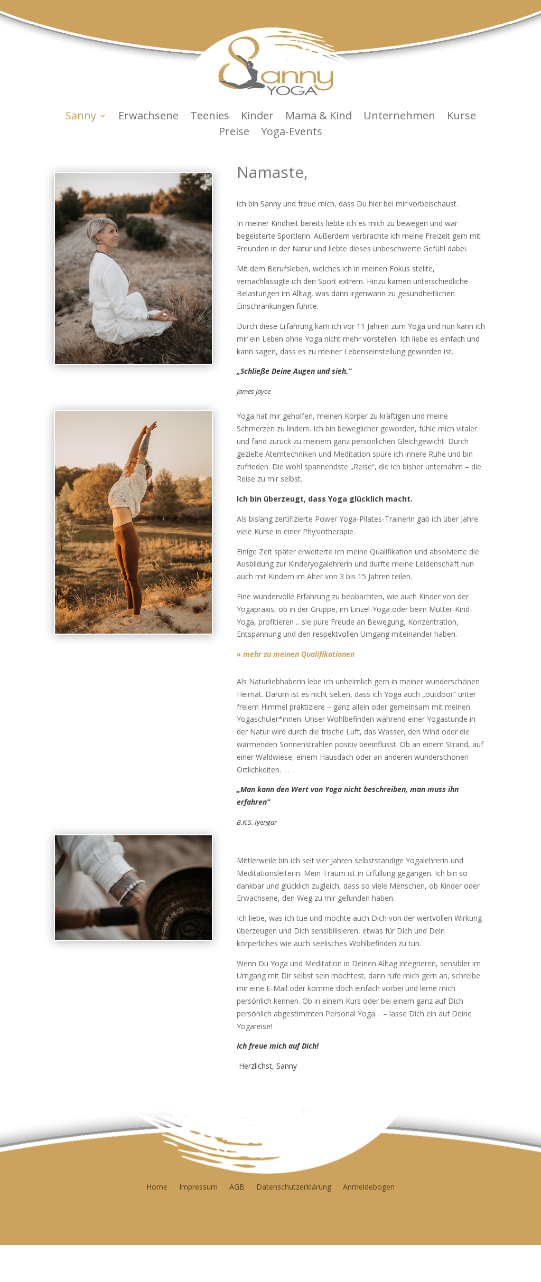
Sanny (81, 117)
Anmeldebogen (369, 1186)
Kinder (257, 117)
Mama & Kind (318, 117)
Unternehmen (399, 117)
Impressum (198, 1186)
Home (156, 1186)
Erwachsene (148, 117)
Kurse (461, 117)
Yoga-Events (291, 133)
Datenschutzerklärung (293, 1186)
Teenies (209, 117)
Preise (234, 133)
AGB (237, 1186)
